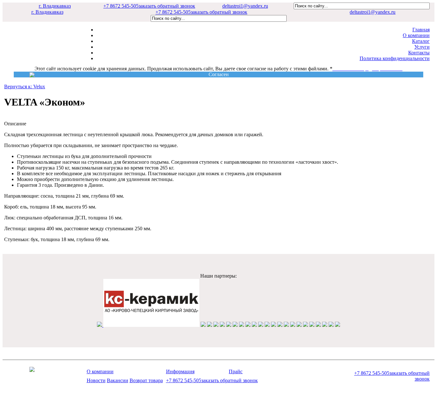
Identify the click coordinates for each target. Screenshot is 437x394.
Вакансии (117, 380)
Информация (180, 371)
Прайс (235, 371)
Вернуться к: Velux (24, 86)
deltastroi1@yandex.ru (245, 6)
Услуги (422, 47)
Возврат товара (146, 380)
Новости (96, 380)
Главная (421, 29)
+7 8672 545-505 (149, 6)
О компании (416, 35)
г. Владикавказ (55, 6)
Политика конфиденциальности (395, 58)
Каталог (421, 41)
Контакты (419, 52)
